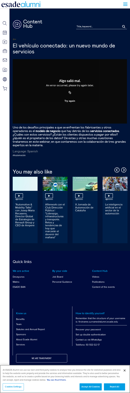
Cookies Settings (13, 387)
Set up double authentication (91, 334)
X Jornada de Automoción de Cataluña (84, 207)
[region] (65, 379)
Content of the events (103, 287)
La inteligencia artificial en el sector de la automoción (113, 209)
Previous (116, 169)
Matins (16, 281)
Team (18, 324)
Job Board (57, 276)
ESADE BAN (19, 287)
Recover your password (88, 329)
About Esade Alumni (26, 339)
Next (123, 169)
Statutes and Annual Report (30, 329)
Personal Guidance (62, 281)
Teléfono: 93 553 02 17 (88, 344)
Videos (95, 276)
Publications (98, 281)
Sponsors (21, 334)
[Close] (124, 370)
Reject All (114, 387)
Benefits (20, 319)
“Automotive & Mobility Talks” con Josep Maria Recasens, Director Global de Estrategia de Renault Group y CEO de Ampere (25, 215)
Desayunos (19, 276)
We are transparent (41, 358)
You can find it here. (56, 380)
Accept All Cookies (90, 387)
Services (20, 344)
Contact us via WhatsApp (89, 339)
